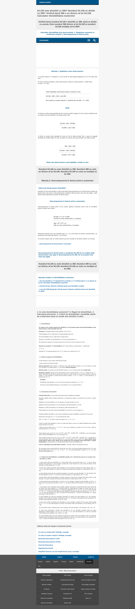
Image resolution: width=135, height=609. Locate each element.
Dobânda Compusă (46, 593)
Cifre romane (67, 575)
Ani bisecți (47, 589)
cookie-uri (91, 557)
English (48, 561)
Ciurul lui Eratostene (45, 545)
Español (55, 561)
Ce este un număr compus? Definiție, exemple (54, 535)
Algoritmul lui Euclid (45, 548)
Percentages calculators (88, 584)
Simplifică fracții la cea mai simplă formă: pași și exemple (58, 551)
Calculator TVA (67, 593)
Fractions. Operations (47, 580)
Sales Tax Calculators (47, 598)
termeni (75, 557)
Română (89, 561)
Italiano (71, 561)
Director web (67, 603)
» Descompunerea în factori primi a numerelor (54, 244)
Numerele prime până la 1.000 (49, 538)
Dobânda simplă (67, 598)
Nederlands (80, 561)
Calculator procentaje (67, 584)
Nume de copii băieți (46, 603)
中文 (39, 566)
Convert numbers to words (88, 580)
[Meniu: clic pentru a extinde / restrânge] (90, 40)
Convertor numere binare (67, 589)
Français (63, 561)
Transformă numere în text (67, 580)
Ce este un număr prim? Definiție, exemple (53, 532)
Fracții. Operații (88, 575)
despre (44, 557)
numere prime (45, 2)
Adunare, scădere (47, 584)
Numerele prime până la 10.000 (49, 542)
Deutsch (40, 561)
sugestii (59, 557)
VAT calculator (88, 593)
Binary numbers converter (88, 589)
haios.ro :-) (88, 598)
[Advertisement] (67, 56)
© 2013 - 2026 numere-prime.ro (68, 570)
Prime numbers (46, 575)
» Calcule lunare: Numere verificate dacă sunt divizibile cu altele (61, 286)
